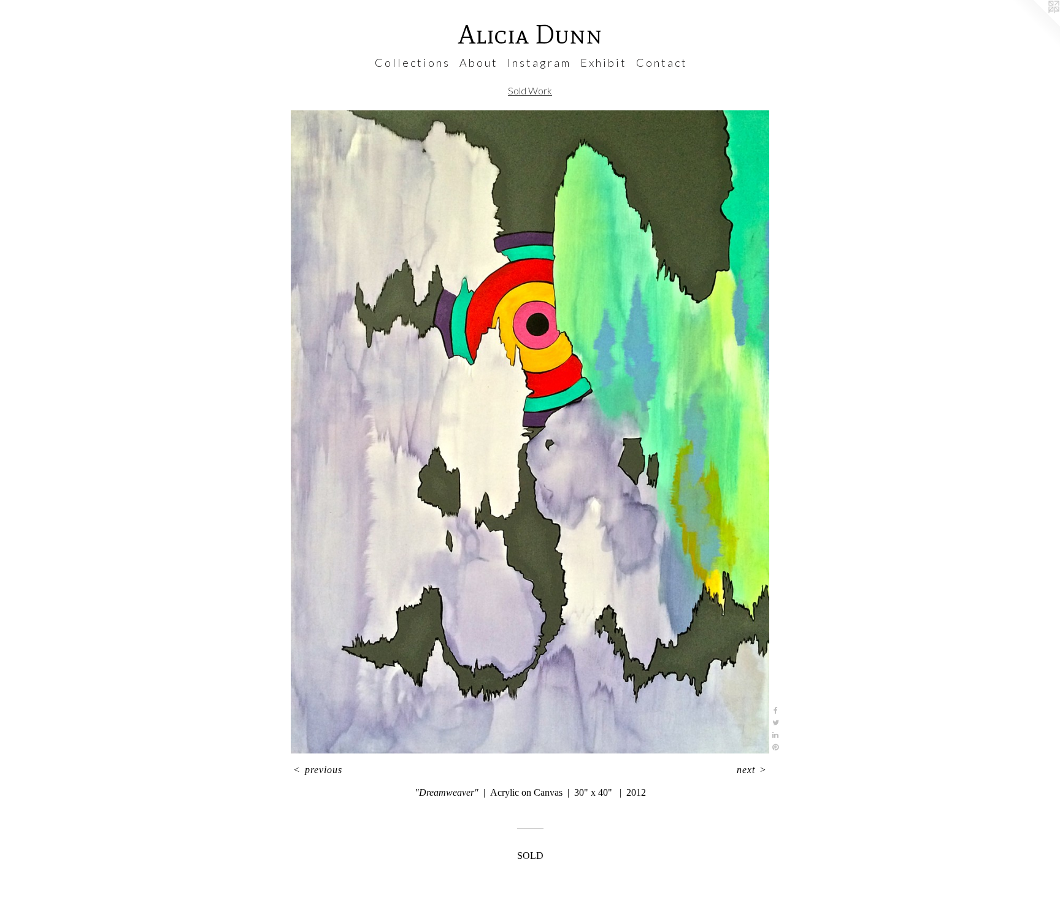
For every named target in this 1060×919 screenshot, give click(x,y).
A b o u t (477, 62)
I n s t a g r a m (538, 62)
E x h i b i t (602, 62)
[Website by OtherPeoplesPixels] (1035, 24)
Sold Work (530, 90)
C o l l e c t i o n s (411, 62)
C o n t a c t (661, 62)
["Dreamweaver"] (530, 431)
